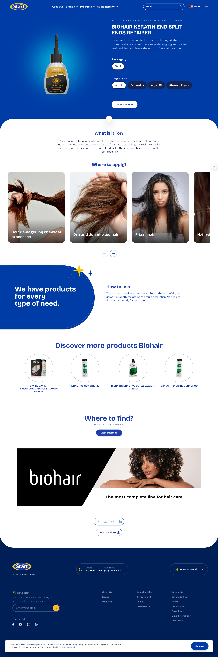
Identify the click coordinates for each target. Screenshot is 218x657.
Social (140, 601)
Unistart (176, 620)
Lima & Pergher (180, 616)
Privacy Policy (70, 647)
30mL (118, 66)
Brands (105, 597)
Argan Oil (156, 85)
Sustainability (144, 592)
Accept (199, 646)
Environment (144, 597)
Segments (177, 592)
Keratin (119, 85)
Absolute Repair (179, 85)
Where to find (124, 104)
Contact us (178, 606)
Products (106, 601)
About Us (57, 6)
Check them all (109, 432)
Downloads (178, 611)
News (175, 601)
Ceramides (137, 85)
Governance (143, 606)
